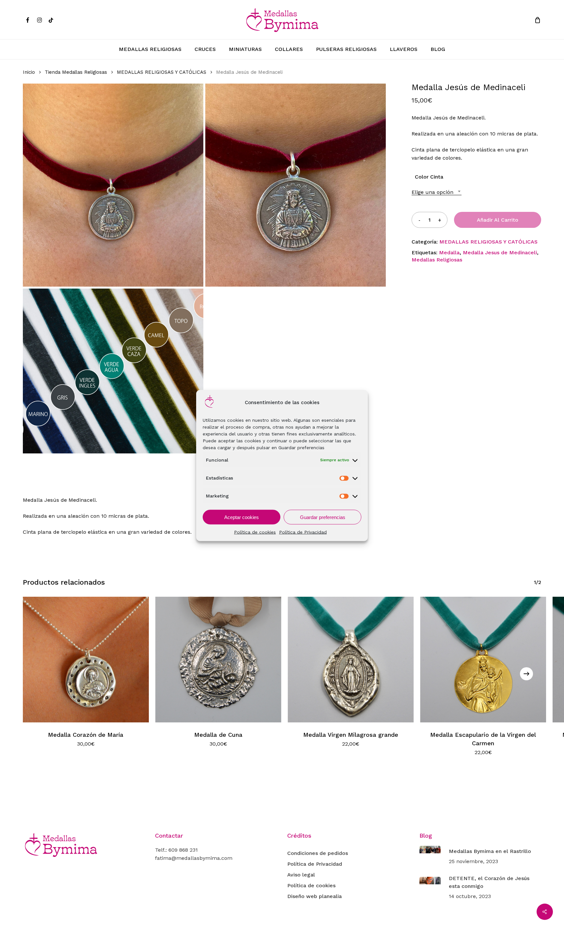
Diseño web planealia (314, 896)
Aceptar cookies (241, 517)
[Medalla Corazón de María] (86, 660)
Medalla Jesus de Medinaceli (500, 252)
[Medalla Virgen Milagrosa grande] (351, 660)
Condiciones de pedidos (317, 853)
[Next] (526, 673)
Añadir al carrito (497, 220)
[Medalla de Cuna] (218, 660)
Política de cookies (255, 532)
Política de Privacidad (303, 532)
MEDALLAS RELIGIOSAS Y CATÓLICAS (161, 72)
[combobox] (437, 192)
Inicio (29, 72)
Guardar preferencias (322, 517)
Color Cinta (429, 177)
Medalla (449, 252)
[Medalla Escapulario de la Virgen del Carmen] (483, 660)
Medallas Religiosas (437, 260)
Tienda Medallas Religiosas (76, 72)
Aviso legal (301, 875)
